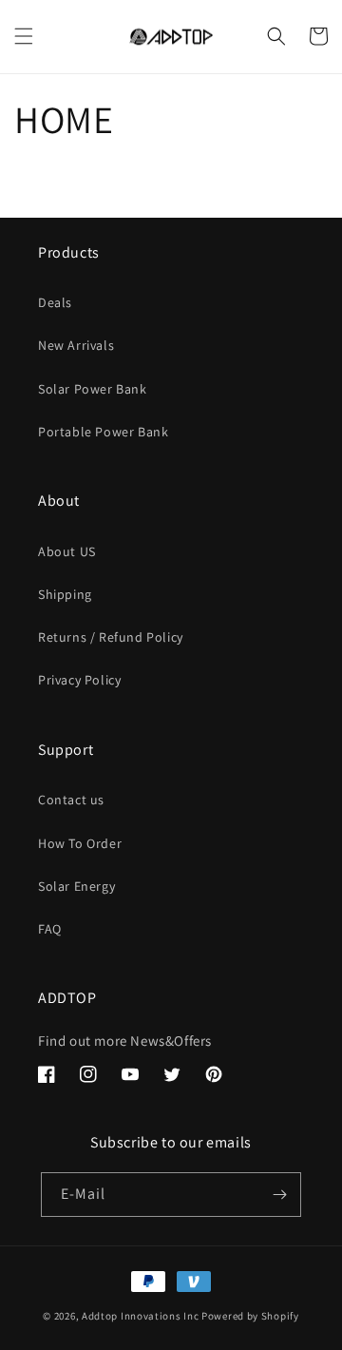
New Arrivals (76, 345)
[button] (24, 36)
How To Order (80, 843)
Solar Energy (76, 886)
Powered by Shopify (250, 1315)
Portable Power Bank (103, 431)
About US (67, 551)
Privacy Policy (79, 679)
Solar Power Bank (92, 388)
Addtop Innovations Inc (140, 1315)
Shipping (65, 594)
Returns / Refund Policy (110, 637)
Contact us (71, 799)
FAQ (50, 928)
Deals (55, 302)
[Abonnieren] (279, 1194)
